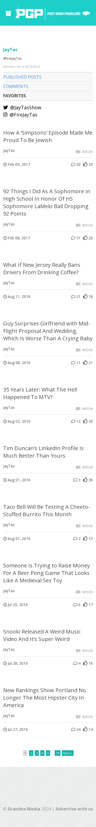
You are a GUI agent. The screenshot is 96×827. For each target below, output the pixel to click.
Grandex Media (24, 809)
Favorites (14, 96)
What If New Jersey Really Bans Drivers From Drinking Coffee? (41, 268)
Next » (67, 753)
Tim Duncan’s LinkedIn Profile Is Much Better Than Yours (43, 452)
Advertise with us (74, 809)
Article (87, 151)
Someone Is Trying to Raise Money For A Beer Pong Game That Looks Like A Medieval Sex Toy (46, 573)
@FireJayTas (22, 114)
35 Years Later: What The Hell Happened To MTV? (40, 393)
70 (57, 753)
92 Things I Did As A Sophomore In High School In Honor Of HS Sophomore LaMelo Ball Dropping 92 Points (46, 202)
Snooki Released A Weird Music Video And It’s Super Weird (42, 635)
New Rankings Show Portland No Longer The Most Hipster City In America (44, 698)
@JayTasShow (25, 107)
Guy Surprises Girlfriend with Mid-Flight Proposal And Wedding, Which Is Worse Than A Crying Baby (48, 331)
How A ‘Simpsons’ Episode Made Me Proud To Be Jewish (48, 136)
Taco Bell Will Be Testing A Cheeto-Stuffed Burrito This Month (46, 510)
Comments (15, 86)
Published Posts (22, 77)
